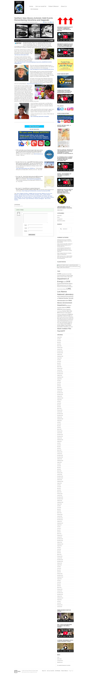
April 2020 (59, 469)
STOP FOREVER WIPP (64, 321)
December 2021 (60, 434)
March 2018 (59, 512)
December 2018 (60, 497)
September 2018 (60, 502)
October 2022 (59, 417)
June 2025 (59, 361)
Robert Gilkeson (54, 6)
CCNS (59, 274)
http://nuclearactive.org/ (38, 153)
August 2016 (59, 545)
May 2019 (59, 488)
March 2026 (59, 345)
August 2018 (59, 504)
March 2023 (59, 408)
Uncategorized (59, 219)
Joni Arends (32, 194)
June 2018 (59, 507)
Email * (26, 228)
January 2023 (59, 411)
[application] (34, 40)
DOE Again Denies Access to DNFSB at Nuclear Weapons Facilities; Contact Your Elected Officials (64, 241)
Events (28, 22)
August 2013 (59, 599)
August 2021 (59, 441)
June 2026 (59, 340)
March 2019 (59, 491)
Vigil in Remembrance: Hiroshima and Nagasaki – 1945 (36, 198)
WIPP (63, 331)
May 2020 (59, 467)
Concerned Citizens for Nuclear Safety (65, 275)
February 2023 (59, 410)
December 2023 (60, 392)
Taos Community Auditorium (26, 197)
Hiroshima (16, 194)
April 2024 (59, 385)
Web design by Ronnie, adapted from (28, 672)
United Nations (70, 326)
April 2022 (59, 427)
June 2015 (59, 568)
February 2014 (59, 589)
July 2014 (59, 580)
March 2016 (59, 554)
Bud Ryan (26, 193)
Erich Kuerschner (38, 193)
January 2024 (59, 391)
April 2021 (59, 448)
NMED (68, 307)
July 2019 (59, 484)
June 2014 (59, 582)
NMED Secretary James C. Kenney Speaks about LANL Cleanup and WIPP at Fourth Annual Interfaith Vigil (64, 257)
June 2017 (59, 528)
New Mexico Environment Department (64, 303)
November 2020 (60, 457)
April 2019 (59, 490)
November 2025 (60, 352)
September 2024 (60, 377)
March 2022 (59, 429)
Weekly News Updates (33, 22)
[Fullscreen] (72, 40)
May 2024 (59, 384)
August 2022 (59, 420)
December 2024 (60, 371)
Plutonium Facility (64, 312)
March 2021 (59, 450)
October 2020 (59, 458)
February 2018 (59, 514)
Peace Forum (25, 195)
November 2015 (60, 561)
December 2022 (60, 413)
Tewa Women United (66, 322)
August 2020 (59, 462)
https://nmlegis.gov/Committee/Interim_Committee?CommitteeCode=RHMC (36, 190)
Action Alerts (24, 22)
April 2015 (59, 571)
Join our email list (40, 6)
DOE (68, 281)
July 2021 (59, 443)
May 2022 (59, 425)
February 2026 (59, 347)
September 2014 (60, 577)
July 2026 (59, 338)
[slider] (52, 40)
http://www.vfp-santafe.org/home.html (22, 54)
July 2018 (59, 505)
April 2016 (59, 552)
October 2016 (59, 542)
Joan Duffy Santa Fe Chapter (24, 194)
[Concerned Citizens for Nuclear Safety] (19, 13)
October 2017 (59, 521)
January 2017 (59, 537)
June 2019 (59, 486)
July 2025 (59, 359)
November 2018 (60, 498)
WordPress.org (59, 662)
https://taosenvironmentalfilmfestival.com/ (35, 83)
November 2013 (60, 594)
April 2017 (59, 531)
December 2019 (60, 476)
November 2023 (60, 394)
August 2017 (59, 524)
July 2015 (59, 566)
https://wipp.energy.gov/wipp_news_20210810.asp (25, 168)
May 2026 (59, 342)
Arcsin (36, 672)
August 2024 (59, 378)
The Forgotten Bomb (36, 197)
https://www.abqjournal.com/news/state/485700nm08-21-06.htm (42, 69)
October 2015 (59, 563)
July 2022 (59, 422)
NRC (62, 309)
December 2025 (60, 351)
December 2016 (60, 538)
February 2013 (59, 604)
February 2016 (59, 556)
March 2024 (59, 387)
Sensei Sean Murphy (37, 195)
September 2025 (60, 356)
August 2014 (59, 578)
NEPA (67, 300)
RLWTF (58, 317)
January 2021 (59, 453)
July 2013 (59, 601)
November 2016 (60, 540)
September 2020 (60, 460)
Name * (26, 225)
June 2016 (59, 549)
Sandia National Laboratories (64, 317)
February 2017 (59, 535)
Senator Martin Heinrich (65, 318)
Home (31, 6)
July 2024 (59, 380)
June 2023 (59, 403)
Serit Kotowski (44, 195)
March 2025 (59, 366)
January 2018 (59, 516)
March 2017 (59, 533)
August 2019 (59, 483)
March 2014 (59, 587)
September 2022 (60, 418)
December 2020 (60, 455)
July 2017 (59, 526)
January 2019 (59, 495)
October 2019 (59, 479)
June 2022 (59, 424)
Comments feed (60, 660)
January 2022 (59, 432)
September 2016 (60, 544)
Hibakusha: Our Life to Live (47, 193)
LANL (41, 194)
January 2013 (59, 606)
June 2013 (59, 603)
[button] (65, 617)
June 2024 (59, 382)
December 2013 (60, 592)
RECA (71, 315)
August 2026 (59, 337)
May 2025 (59, 363)
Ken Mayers (37, 194)
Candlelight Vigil (31, 193)
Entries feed (59, 658)
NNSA (59, 309)
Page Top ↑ (71, 670)
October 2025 (59, 354)
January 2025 (59, 370)
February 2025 (59, 368)
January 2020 (59, 474)
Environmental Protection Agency (64, 283)
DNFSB (64, 281)
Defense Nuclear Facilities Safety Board (64, 276)
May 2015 (59, 570)
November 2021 (60, 436)
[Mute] (49, 40)
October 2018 (59, 500)
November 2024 (60, 373)
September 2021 (60, 439)
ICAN (62, 286)
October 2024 (59, 375)
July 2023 (59, 401)
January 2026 (59, 349)
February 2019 (59, 493)
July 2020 (59, 464)
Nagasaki (20, 195)
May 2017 (59, 530)
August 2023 (59, 399)
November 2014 (60, 575)
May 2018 (59, 509)
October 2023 (59, 396)
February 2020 (59, 472)
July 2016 (59, 547)
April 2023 (59, 406)
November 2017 (60, 519)
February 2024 (59, 389)
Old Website (34, 9)
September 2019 (60, 481)
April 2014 (59, 585)
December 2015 (60, 559)
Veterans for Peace (22, 198)
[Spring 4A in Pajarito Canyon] (68, 267)
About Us (64, 6)
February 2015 (59, 573)
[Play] (16, 40)
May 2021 (59, 446)
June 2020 (59, 465)
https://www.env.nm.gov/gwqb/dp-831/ (34, 178)
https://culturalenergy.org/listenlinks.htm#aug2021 (40, 116)
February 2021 (59, 451)
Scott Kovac (30, 195)
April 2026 (59, 344)
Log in (58, 657)
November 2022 (60, 415)
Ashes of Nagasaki (20, 193)
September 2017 (60, 523)
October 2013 (59, 596)
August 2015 (59, 564)
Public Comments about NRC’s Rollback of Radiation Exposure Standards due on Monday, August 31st (64, 245)
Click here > (60, 210)
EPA (58, 285)
